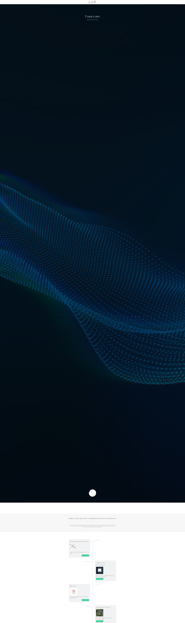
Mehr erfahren (85, 555)
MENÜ (178, 4)
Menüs (73, 586)
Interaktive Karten (79, 541)
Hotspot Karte (103, 607)
